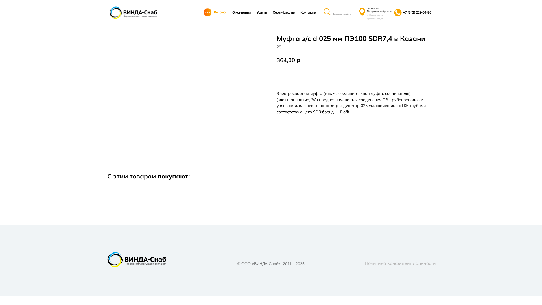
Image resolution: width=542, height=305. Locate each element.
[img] (133, 12)
